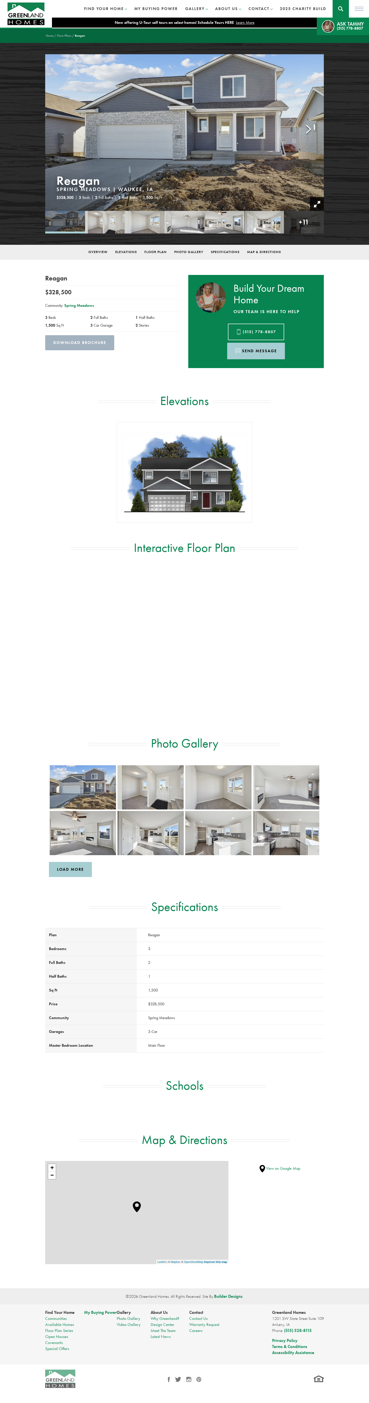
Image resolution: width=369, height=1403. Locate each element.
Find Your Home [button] (104, 8)
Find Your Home (60, 1312)
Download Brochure (79, 342)
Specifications (225, 251)
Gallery (124, 1312)
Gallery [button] (195, 8)
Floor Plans (64, 36)
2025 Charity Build (303, 8)
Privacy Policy (284, 1340)
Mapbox (175, 1262)
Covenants (54, 1342)
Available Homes (59, 1324)
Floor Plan (155, 251)
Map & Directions (264, 251)
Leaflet (161, 1262)
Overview (98, 251)
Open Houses (56, 1336)
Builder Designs (228, 1296)
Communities (56, 1318)
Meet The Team (163, 1330)
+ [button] (52, 1167)
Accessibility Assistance (293, 1352)
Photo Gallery (188, 251)
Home (49, 36)
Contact (196, 1312)
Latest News (161, 1336)
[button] (341, 9)
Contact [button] (259, 8)
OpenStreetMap (193, 1262)
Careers (195, 1330)
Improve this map (215, 1262)
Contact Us (198, 1318)
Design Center (162, 1324)
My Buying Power (156, 8)
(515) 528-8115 (298, 1330)
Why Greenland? (165, 1318)
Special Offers (57, 1348)
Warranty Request (204, 1324)
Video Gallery (129, 1324)
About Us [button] (226, 8)
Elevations (126, 251)
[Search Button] (341, 9)
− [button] (52, 1175)
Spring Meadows (79, 305)
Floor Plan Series (59, 1330)
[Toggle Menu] (359, 9)
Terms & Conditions (289, 1346)
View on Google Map (282, 1168)
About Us (159, 1312)
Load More (70, 869)
